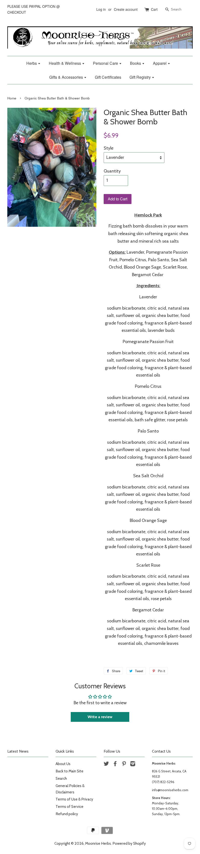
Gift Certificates (108, 77)
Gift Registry (141, 77)
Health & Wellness (65, 63)
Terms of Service (69, 806)
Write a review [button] (100, 716)
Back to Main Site (69, 771)
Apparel (160, 63)
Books (136, 63)
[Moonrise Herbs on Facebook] (115, 764)
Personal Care (106, 63)
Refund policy (67, 813)
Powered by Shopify (129, 843)
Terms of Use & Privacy (74, 799)
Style (108, 148)
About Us (63, 763)
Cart (154, 9)
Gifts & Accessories (66, 77)
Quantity (112, 171)
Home (11, 98)
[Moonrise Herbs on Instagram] (132, 764)
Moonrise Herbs (98, 843)
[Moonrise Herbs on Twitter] (106, 764)
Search (61, 778)
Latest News (18, 751)
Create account (126, 9)
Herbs (32, 63)
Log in (101, 9)
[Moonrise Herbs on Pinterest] (124, 764)
